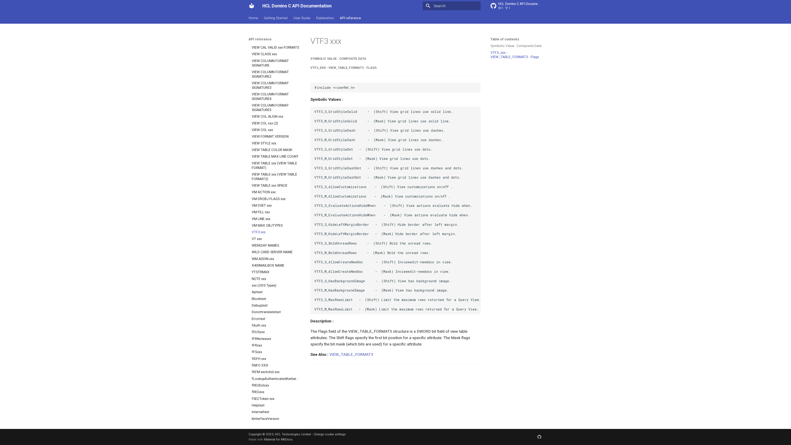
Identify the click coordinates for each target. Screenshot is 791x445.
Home (253, 18)
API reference (350, 18)
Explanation (325, 18)
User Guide (302, 18)
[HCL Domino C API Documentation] (252, 6)
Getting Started (276, 18)
